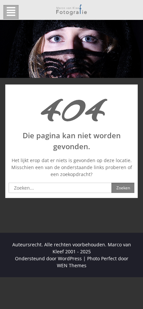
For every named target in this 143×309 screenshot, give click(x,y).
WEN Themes (71, 265)
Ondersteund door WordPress (48, 258)
